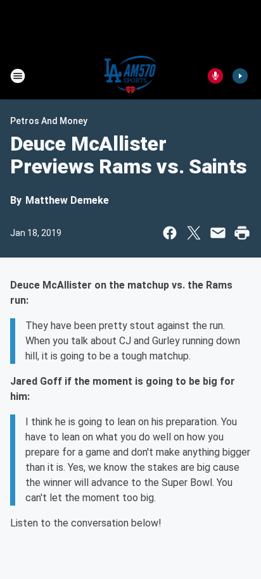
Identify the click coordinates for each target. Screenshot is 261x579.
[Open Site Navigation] (17, 76)
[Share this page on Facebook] (170, 233)
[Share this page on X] (194, 233)
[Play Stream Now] (240, 76)
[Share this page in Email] (218, 233)
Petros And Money (48, 121)
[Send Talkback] (215, 76)
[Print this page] (242, 233)
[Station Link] (131, 76)
